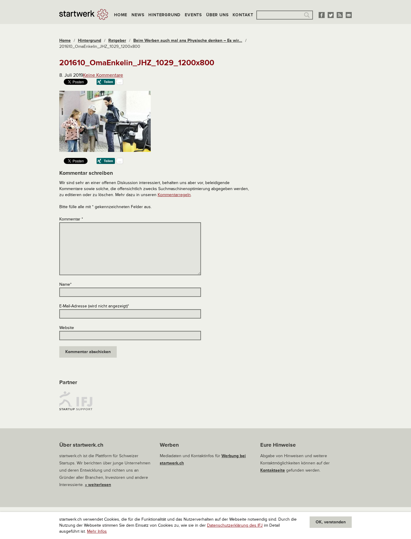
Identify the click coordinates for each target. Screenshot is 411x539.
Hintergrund (164, 14)
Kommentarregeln (174, 194)
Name (65, 284)
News (137, 14)
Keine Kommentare (103, 75)
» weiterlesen (98, 484)
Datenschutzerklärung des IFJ (235, 525)
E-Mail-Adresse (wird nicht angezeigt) (94, 306)
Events (193, 14)
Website (66, 327)
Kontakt (243, 14)
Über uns (217, 14)
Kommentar (71, 219)
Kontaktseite (272, 470)
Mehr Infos (97, 531)
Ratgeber (117, 40)
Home (120, 14)
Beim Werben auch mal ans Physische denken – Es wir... (187, 40)
